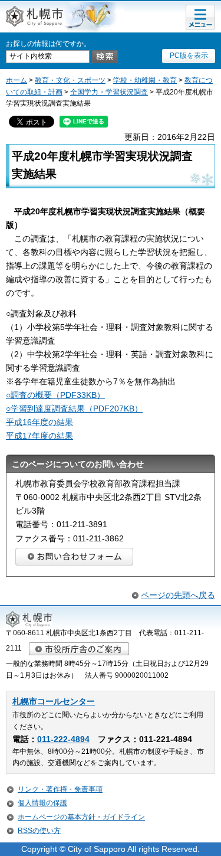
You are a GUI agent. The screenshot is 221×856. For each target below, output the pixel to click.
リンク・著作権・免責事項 (60, 789)
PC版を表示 (189, 55)
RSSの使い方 (39, 830)
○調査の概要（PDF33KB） (55, 395)
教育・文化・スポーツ (70, 80)
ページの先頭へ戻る (178, 595)
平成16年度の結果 (39, 422)
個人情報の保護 (42, 803)
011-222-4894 (63, 739)
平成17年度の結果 (39, 435)
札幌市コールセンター (53, 701)
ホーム (16, 80)
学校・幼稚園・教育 (145, 80)
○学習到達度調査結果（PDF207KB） (74, 408)
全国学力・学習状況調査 (109, 92)
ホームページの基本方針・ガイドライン (81, 817)
